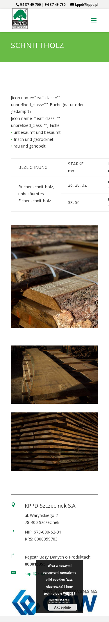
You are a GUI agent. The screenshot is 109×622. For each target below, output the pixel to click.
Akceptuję (62, 607)
